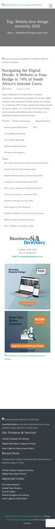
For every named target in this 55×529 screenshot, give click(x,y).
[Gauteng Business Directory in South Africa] (20, 419)
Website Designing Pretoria (15, 146)
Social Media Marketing (14, 140)
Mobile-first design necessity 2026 (18, 201)
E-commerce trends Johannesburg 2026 (20, 182)
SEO (35, 127)
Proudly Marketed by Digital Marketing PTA (23, 516)
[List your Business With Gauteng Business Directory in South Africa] (27, 240)
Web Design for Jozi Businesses (17, 207)
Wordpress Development (14, 152)
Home (10, 33)
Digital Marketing (42, 121)
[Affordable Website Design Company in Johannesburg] (27, 287)
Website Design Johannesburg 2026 (19, 220)
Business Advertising (21, 121)
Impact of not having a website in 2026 (20, 194)
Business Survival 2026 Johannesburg (20, 169)
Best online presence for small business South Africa (26, 163)
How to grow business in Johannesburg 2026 (23, 188)
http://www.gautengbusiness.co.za (27, 256)
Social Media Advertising (14, 134)
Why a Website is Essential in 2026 (18, 226)
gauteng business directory (13, 428)
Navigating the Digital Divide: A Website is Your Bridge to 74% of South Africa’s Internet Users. (24, 77)
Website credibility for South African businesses (24, 213)
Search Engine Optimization (16, 127)
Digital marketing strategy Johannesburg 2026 (23, 175)
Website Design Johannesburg (18, 520)
